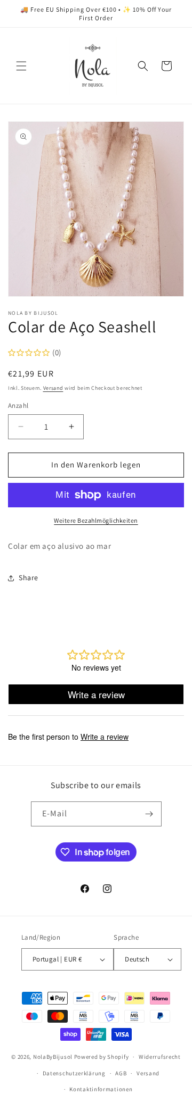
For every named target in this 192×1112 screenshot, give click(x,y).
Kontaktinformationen (100, 1089)
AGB (120, 1073)
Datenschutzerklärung (74, 1073)
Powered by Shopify (101, 1056)
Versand (53, 387)
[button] (21, 66)
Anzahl (18, 405)
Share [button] (28, 577)
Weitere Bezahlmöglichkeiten (96, 520)
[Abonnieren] (149, 813)
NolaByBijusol (53, 1056)
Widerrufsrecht (160, 1056)
